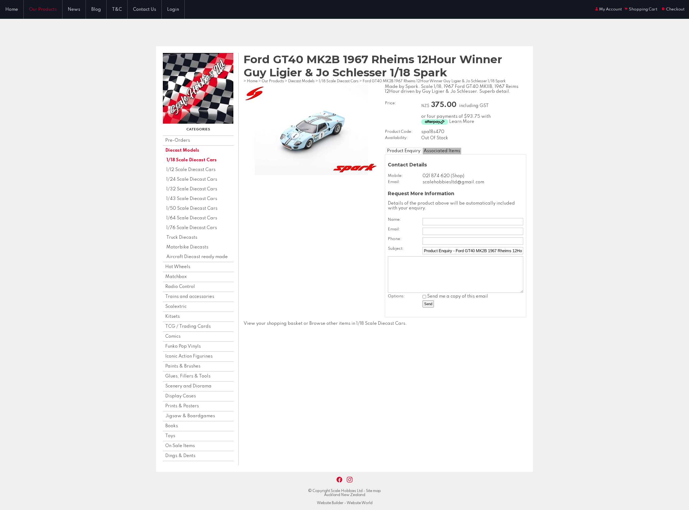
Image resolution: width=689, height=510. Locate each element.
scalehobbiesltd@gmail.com (453, 182)
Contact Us (144, 9)
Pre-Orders (177, 140)
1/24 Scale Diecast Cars (191, 179)
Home (11, 9)
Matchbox (176, 276)
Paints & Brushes (183, 366)
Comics (173, 336)
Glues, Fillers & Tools (187, 376)
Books (171, 426)
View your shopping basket (273, 323)
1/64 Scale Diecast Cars (191, 218)
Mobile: (395, 176)
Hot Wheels (177, 267)
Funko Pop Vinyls (183, 346)
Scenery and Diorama (188, 386)
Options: (396, 296)
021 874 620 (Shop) (443, 176)
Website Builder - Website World (344, 503)
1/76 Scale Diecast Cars (191, 228)
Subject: (396, 249)
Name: (394, 219)
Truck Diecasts (181, 237)
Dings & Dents (180, 456)
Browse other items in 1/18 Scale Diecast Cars (357, 323)
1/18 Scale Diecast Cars (191, 160)
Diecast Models (182, 150)
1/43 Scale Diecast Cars (191, 199)
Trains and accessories (189, 296)
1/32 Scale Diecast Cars (191, 189)
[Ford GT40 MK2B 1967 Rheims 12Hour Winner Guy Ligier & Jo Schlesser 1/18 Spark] (311, 174)
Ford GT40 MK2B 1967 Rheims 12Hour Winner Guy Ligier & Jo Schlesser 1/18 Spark (434, 81)
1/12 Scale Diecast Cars (191, 169)
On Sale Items (180, 446)
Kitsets (172, 316)
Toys (170, 436)
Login (173, 9)
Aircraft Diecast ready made (197, 257)
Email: (394, 182)
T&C (117, 9)
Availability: (396, 138)
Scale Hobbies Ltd (347, 491)
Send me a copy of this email (457, 296)
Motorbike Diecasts (187, 247)
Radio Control (180, 286)
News (74, 9)
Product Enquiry (403, 151)
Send (428, 304)
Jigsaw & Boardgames (190, 416)
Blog (96, 9)
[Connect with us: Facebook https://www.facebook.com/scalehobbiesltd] (339, 479)
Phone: (395, 239)
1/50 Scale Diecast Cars (191, 208)
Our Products (43, 9)
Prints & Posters (182, 406)
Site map (373, 491)
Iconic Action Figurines (189, 356)
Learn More (461, 121)
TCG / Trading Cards (188, 326)
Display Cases (180, 396)
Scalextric (176, 306)
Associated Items (442, 151)
